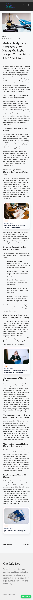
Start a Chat (27, 596)
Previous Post (7, 544)
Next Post (26, 544)
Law (5, 36)
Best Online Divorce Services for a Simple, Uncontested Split (15, 226)
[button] (23, 5)
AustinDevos (19, 38)
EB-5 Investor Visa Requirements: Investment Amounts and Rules (15, 531)
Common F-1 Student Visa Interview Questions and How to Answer (15, 371)
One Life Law (11, 564)
